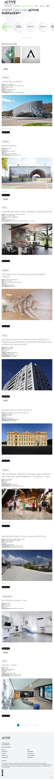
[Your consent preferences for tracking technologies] (51, 776)
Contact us (42, 5)
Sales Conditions (31, 755)
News (36, 5)
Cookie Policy (5, 757)
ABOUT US (4, 749)
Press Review (30, 751)
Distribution (4, 751)
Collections (17, 5)
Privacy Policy (5, 755)
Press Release (30, 753)
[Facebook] (2, 770)
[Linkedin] (2, 773)
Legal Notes (30, 757)
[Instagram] (2, 775)
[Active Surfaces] (10, 2)
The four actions (8, 5)
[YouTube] (2, 771)
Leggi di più (5, 132)
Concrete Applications (28, 5)
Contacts (4, 753)
